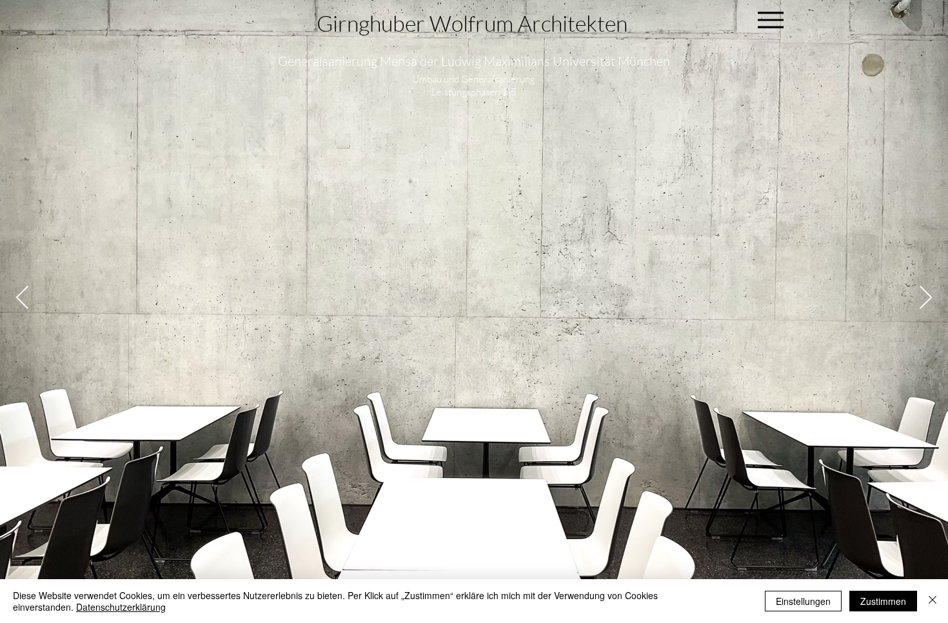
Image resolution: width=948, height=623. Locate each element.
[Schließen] (932, 601)
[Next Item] (925, 298)
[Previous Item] (22, 298)
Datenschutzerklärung (121, 606)
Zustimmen (883, 601)
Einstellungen (803, 601)
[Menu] (770, 19)
